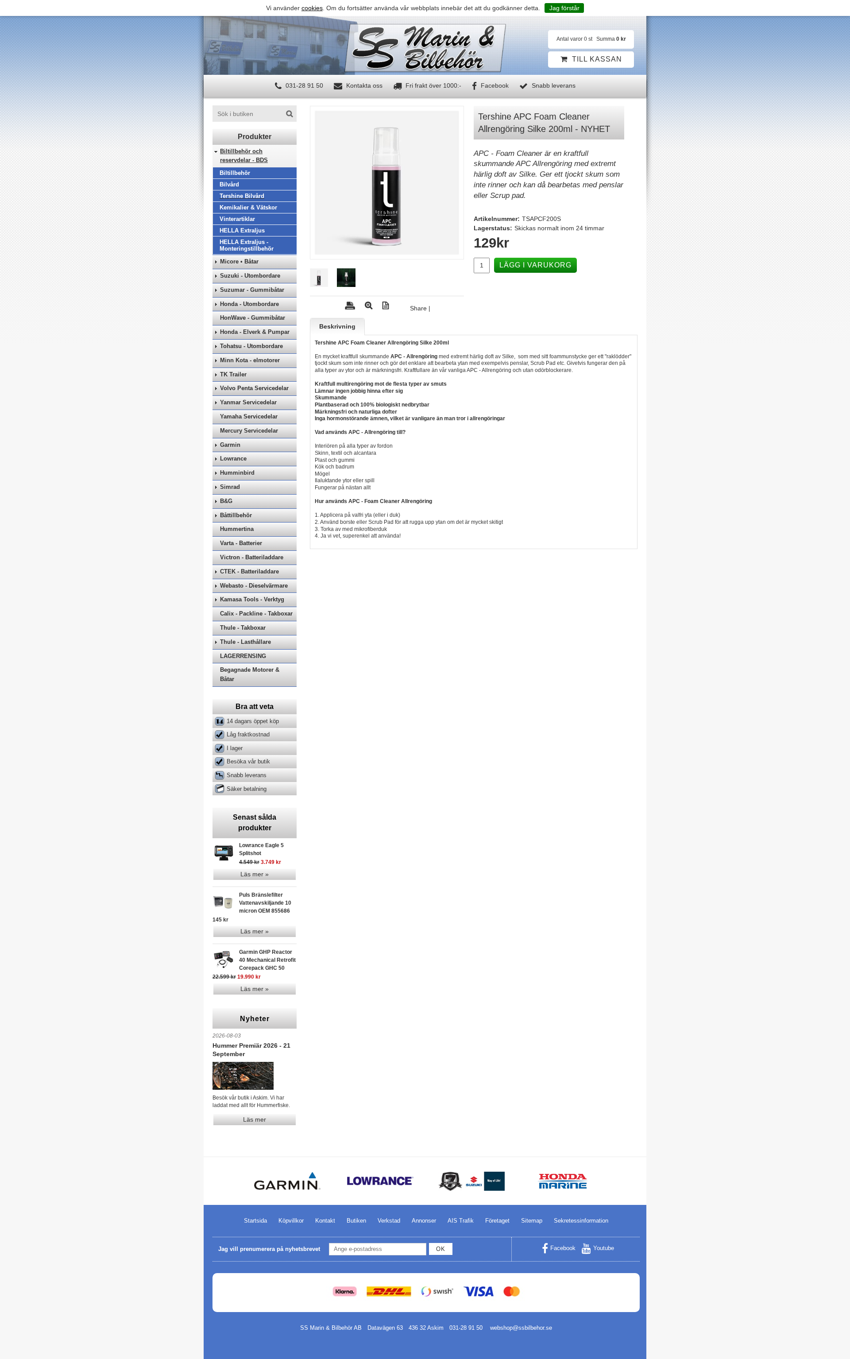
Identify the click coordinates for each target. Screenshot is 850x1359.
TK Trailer (233, 374)
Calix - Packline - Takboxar (256, 613)
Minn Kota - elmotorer (250, 360)
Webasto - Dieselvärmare (254, 585)
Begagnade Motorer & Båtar (249, 674)
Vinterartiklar (237, 219)
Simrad (230, 487)
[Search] (289, 114)
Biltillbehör (235, 173)
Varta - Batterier (241, 543)
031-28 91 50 (303, 85)
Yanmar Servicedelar (248, 402)
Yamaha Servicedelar (249, 416)
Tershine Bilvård (242, 196)
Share (418, 308)
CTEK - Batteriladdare (249, 571)
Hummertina (237, 529)
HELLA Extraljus (242, 230)
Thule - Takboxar (243, 627)
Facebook (494, 85)
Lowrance (233, 458)
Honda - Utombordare (249, 304)
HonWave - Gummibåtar (252, 317)
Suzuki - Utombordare (250, 275)
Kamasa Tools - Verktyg (252, 599)
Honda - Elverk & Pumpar (255, 332)
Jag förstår (564, 8)
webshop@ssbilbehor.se (521, 1327)
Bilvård (229, 184)
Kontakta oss (363, 85)
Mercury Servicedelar (249, 430)
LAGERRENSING (243, 656)
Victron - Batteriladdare (251, 557)
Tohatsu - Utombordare (251, 346)
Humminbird (237, 472)
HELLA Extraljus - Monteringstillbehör (247, 245)
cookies (312, 8)
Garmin (230, 444)
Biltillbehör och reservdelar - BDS (244, 156)
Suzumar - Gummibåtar (252, 290)
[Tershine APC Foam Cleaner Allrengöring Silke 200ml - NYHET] (387, 183)
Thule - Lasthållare (245, 642)
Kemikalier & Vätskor (248, 207)
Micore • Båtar (239, 261)
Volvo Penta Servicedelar (254, 388)
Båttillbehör (236, 515)
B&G (226, 501)
